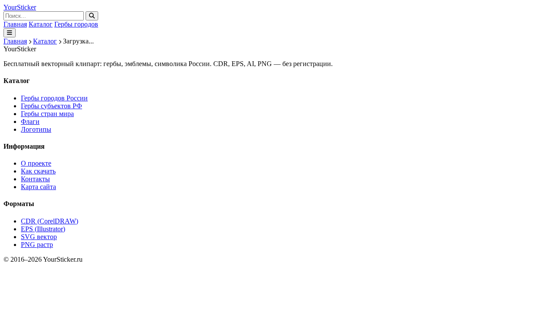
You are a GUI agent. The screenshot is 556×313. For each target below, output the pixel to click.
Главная (15, 24)
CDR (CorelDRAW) (49, 221)
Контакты (35, 179)
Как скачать (38, 171)
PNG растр (37, 244)
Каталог (41, 24)
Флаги (30, 121)
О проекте (36, 163)
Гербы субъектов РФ (51, 106)
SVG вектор (39, 236)
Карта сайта (38, 186)
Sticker (19, 7)
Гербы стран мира (47, 113)
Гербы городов (76, 24)
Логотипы (36, 129)
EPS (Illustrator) (43, 229)
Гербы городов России (54, 98)
